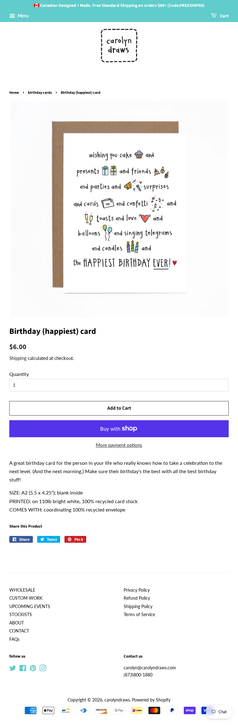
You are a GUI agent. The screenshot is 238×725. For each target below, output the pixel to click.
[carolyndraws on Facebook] (22, 669)
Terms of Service (139, 614)
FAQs (14, 639)
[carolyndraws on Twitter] (12, 669)
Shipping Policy (138, 606)
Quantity (19, 374)
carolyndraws (117, 699)
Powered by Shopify (151, 699)
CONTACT (19, 630)
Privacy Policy (137, 590)
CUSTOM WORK (25, 598)
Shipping (18, 358)
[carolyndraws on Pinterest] (32, 669)
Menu (23, 15)
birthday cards (40, 92)
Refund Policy (137, 598)
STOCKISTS (20, 614)
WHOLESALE (22, 590)
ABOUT (16, 622)
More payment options (119, 445)
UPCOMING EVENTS (29, 606)
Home (14, 92)
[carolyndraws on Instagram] (42, 669)
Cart (224, 16)
